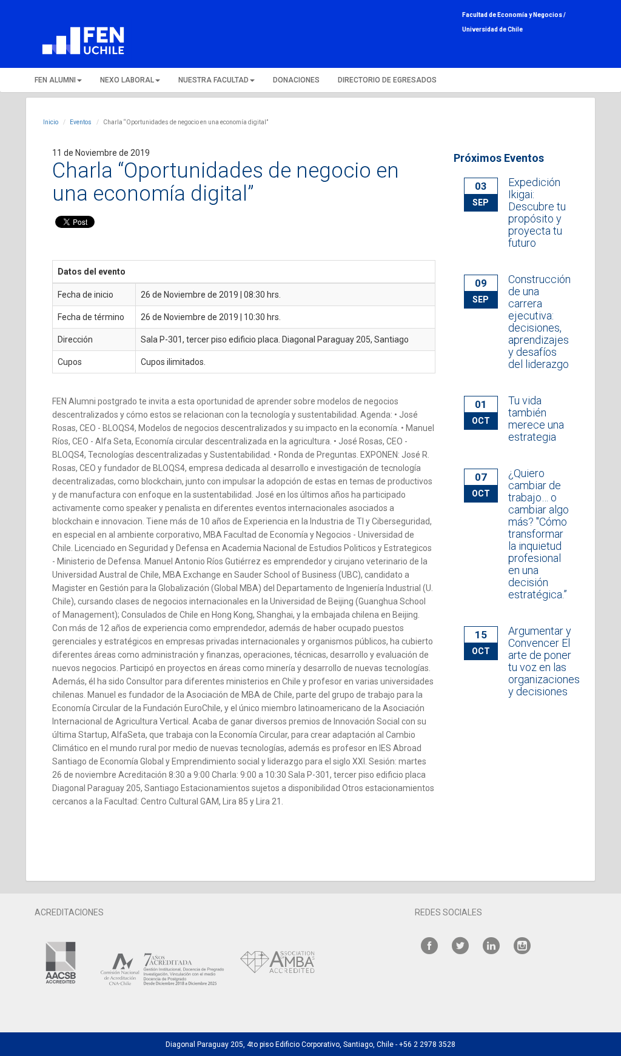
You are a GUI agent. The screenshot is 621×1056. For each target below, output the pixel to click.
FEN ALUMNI (55, 80)
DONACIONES (296, 80)
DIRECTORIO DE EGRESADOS (387, 80)
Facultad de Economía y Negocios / (514, 15)
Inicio (50, 122)
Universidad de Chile (492, 29)
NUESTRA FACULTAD (213, 80)
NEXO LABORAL (127, 80)
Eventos (81, 122)
